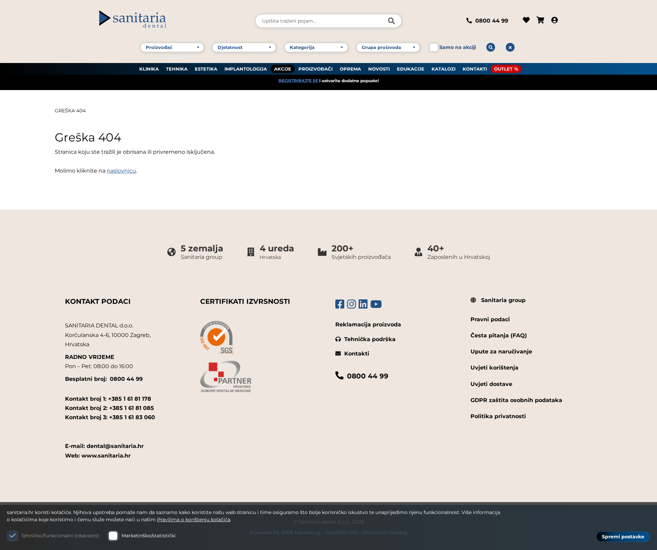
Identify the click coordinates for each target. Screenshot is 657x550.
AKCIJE (282, 69)
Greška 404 (70, 111)
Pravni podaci (490, 319)
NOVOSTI (379, 69)
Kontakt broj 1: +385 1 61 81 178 (108, 399)
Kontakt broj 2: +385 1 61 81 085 (109, 408)
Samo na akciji (457, 47)
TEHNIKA (177, 69)
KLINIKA (149, 69)
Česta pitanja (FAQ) (499, 335)
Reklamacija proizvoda (368, 324)
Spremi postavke (623, 537)
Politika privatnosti (498, 416)
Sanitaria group (502, 300)
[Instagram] (351, 304)
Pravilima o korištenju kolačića (193, 519)
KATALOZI (443, 69)
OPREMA (350, 69)
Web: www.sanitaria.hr (98, 455)
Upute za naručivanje (501, 351)
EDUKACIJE (410, 69)
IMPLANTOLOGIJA (245, 69)
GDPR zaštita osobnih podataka (516, 400)
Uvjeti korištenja (494, 367)
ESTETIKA (206, 69)
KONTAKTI (475, 69)
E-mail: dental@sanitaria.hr (104, 446)
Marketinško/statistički (148, 536)
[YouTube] (376, 304)
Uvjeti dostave (491, 384)
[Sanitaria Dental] (172, 21)
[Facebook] (339, 304)
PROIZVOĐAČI (315, 69)
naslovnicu (121, 170)
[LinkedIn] (363, 304)
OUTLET (503, 69)
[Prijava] (554, 21)
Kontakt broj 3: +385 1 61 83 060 (110, 417)
